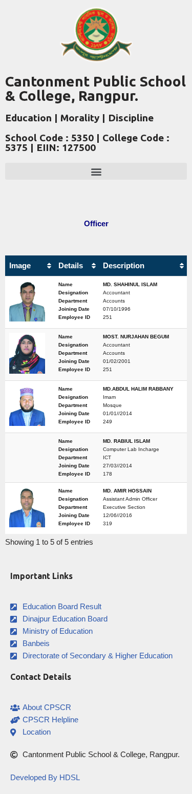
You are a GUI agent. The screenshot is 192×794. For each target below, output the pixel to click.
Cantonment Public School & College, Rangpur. (95, 88)
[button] (96, 171)
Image (20, 265)
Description (123, 265)
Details (70, 265)
